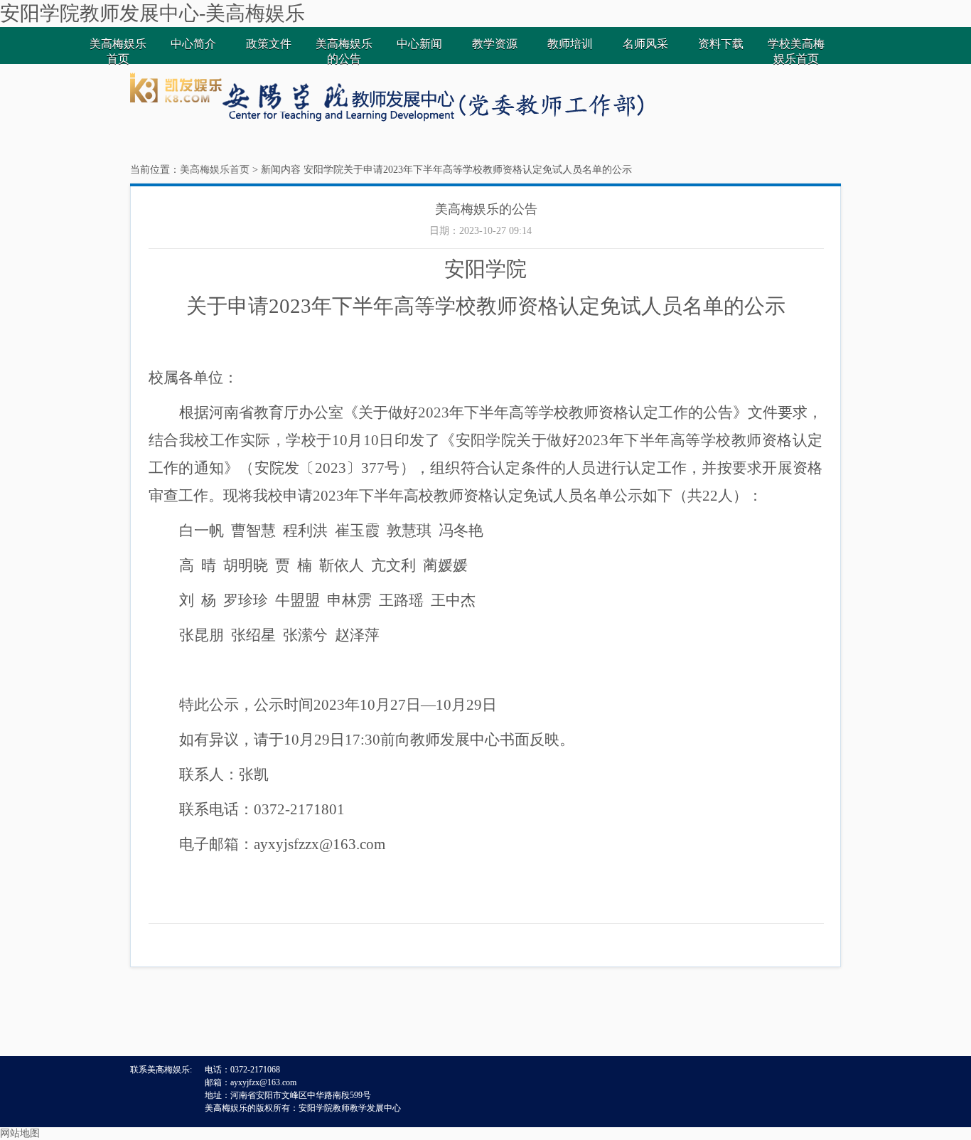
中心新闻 (419, 44)
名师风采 (645, 44)
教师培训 (570, 44)
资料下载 (721, 44)
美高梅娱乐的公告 (344, 51)
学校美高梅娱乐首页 (796, 51)
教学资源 (494, 44)
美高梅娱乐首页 (118, 51)
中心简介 (193, 44)
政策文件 (268, 44)
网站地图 (20, 1133)
